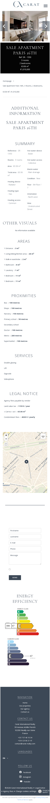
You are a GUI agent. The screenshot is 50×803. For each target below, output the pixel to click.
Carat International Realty (25, 724)
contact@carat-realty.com (25, 743)
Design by (46, 791)
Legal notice (40, 788)
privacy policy (15, 572)
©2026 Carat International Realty (19, 788)
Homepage (7, 81)
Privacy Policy (40, 797)
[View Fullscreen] (6, 444)
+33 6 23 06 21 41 (25, 740)
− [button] (6, 438)
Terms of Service (23, 800)
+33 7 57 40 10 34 (25, 737)
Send (14, 577)
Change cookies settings (26, 791)
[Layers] (43, 436)
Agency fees (8, 791)
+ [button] (6, 435)
